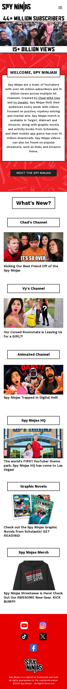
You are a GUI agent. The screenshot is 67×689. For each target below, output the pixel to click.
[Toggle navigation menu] (60, 7)
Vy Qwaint (20, 102)
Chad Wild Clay (49, 98)
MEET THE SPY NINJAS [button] (33, 173)
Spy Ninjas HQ (24, 465)
